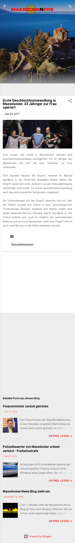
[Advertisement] (37, 55)
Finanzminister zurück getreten (25, 406)
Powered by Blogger (39, 536)
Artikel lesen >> (60, 436)
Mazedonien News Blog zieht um (26, 491)
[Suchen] (70, 7)
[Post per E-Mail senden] (12, 237)
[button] (70, 101)
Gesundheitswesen (22, 244)
